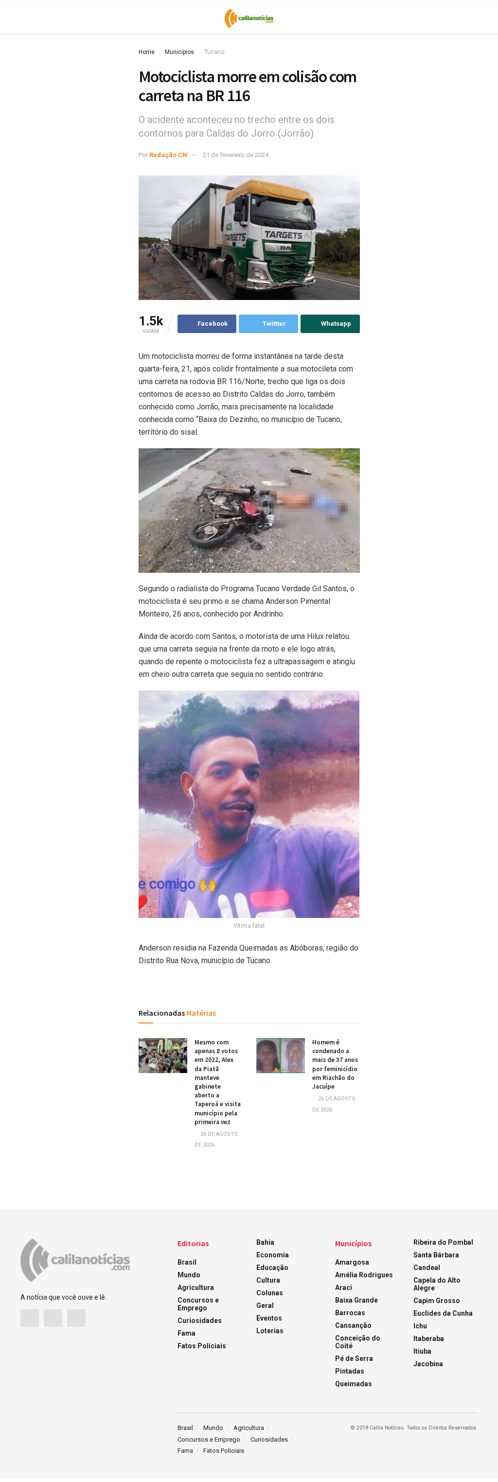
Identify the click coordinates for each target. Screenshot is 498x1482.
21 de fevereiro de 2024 (235, 155)
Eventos (269, 1318)
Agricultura (196, 1287)
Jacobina (428, 1364)
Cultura (268, 1280)
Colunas (269, 1293)
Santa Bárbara (436, 1255)
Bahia (265, 1242)
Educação (272, 1267)
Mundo (189, 1275)
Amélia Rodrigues (364, 1275)
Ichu (420, 1326)
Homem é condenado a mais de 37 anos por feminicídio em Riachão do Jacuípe (335, 1064)
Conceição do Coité (357, 1342)
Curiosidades (200, 1320)
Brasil (187, 1262)
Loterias (270, 1331)
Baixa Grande (356, 1300)
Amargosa (352, 1262)
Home (147, 52)
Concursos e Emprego (198, 1304)
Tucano (214, 52)
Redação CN (168, 155)
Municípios (179, 52)
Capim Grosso (436, 1301)
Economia (272, 1255)
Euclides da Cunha (443, 1313)
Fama (187, 1333)
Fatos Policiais (202, 1346)
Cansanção (353, 1325)
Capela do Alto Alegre (437, 1284)
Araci (343, 1287)
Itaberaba (428, 1338)
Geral (265, 1305)
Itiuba (422, 1351)
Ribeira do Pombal (443, 1242)
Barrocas (350, 1313)
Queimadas (353, 1384)
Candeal (426, 1267)
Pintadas (349, 1371)
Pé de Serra (354, 1358)
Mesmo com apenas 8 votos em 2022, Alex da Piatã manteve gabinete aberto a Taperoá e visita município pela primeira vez (218, 1082)
